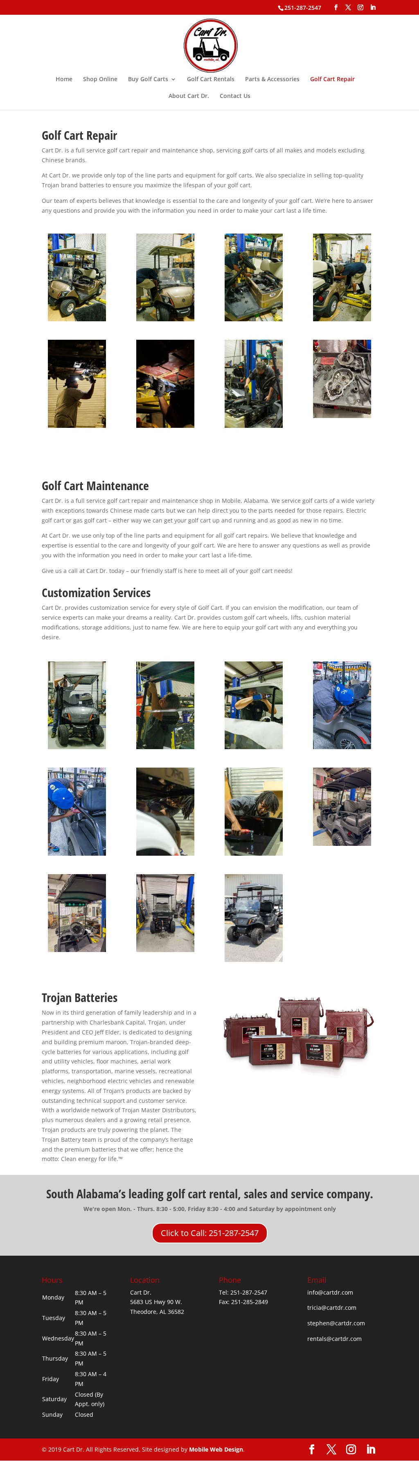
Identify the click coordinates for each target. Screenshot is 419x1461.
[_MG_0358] (77, 319)
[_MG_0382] (342, 747)
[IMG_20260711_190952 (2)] (77, 950)
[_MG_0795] (77, 425)
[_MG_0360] (165, 319)
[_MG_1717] (254, 853)
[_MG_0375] (254, 747)
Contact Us (235, 96)
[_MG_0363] (342, 319)
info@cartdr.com (330, 1292)
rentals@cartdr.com (334, 1339)
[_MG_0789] (165, 425)
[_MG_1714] (165, 853)
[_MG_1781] (254, 959)
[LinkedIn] (373, 8)
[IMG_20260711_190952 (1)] (342, 844)
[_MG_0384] (77, 853)
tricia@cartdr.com (331, 1307)
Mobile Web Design (216, 1449)
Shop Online (100, 79)
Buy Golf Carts (148, 79)
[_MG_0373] (165, 747)
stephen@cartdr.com (336, 1323)
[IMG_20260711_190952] (165, 950)
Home (64, 79)
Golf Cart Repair (332, 79)
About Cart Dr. (189, 96)
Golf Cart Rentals (210, 79)
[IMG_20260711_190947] (342, 416)
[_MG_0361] (254, 319)
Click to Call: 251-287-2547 (210, 1232)
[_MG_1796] (254, 425)
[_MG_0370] (77, 747)
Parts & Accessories (272, 79)
